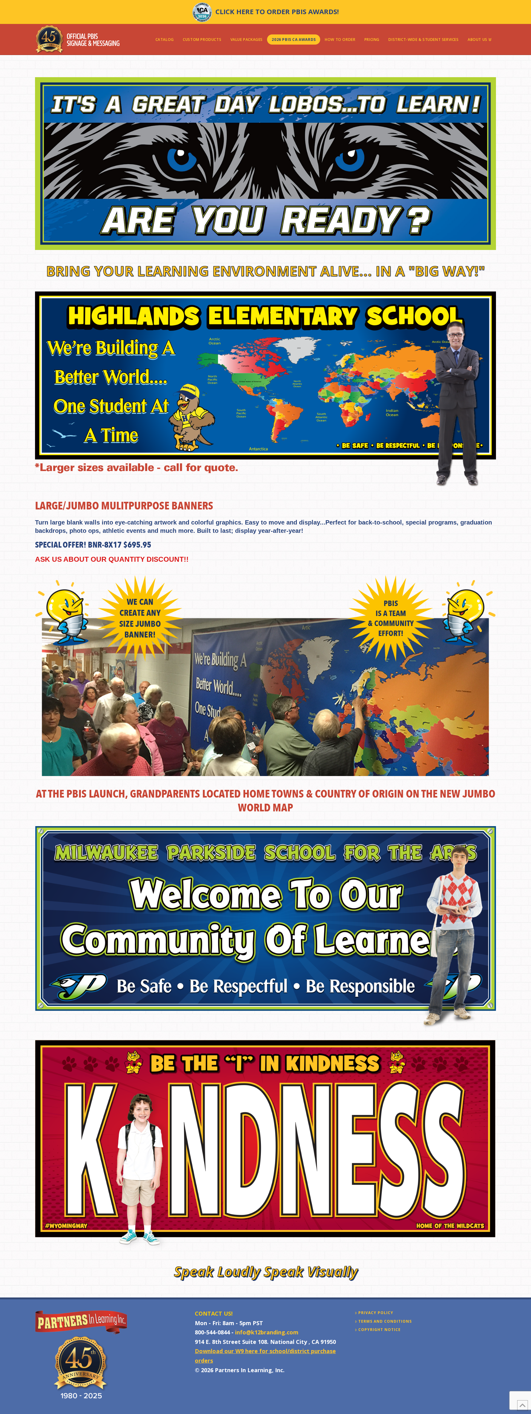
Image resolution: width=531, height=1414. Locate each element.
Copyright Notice (379, 1330)
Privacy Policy (375, 1313)
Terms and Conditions (385, 1321)
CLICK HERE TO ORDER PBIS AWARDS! (277, 11)
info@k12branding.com (266, 1332)
